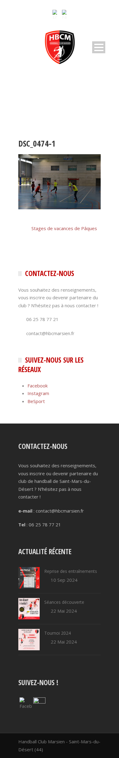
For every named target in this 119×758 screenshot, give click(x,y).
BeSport (36, 401)
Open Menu (98, 47)
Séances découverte (64, 602)
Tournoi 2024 (57, 633)
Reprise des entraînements (70, 571)
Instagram (38, 393)
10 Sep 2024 (64, 580)
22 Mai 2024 (64, 611)
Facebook (37, 386)
